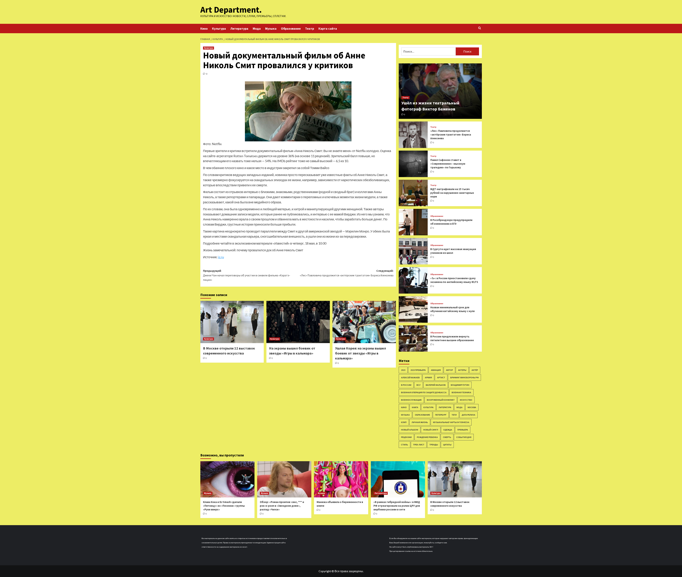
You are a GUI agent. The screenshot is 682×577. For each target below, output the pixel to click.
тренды (433, 444)
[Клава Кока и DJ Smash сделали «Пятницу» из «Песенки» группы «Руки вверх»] (227, 479)
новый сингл (430, 430)
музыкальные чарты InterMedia (451, 422)
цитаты (447, 444)
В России (406, 385)
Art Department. (231, 9)
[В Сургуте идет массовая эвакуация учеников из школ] (413, 251)
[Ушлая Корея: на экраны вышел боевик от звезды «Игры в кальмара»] (364, 322)
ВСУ (418, 385)
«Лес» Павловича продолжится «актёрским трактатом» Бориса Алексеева (450, 134)
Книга (415, 407)
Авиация (436, 370)
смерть (447, 437)
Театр (309, 28)
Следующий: (346, 273)
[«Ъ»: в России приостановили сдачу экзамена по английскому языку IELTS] (413, 280)
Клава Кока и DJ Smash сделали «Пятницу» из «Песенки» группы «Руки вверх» (224, 505)
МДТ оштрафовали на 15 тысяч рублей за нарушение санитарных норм (452, 192)
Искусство (466, 400)
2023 (403, 370)
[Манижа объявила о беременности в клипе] (341, 479)
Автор (449, 370)
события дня (463, 437)
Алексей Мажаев (410, 377)
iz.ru (221, 257)
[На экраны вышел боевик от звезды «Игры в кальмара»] (298, 322)
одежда (447, 430)
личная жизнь (420, 422)
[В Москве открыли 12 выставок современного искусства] (232, 322)
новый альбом (409, 430)
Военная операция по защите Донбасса (423, 392)
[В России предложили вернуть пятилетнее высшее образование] (413, 338)
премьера (462, 430)
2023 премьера (418, 370)
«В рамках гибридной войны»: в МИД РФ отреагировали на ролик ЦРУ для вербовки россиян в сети (397, 505)
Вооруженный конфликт (441, 400)
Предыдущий (246, 275)
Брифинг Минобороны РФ (464, 377)
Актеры (462, 370)
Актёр (475, 370)
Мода (257, 28)
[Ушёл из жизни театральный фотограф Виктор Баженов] (440, 91)
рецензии (406, 437)
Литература (239, 28)
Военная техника (461, 392)
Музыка (271, 28)
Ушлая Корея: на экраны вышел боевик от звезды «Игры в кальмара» (360, 353)
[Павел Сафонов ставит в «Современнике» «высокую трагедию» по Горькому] (413, 164)
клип (404, 422)
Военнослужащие (411, 400)
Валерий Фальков (436, 385)
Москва (472, 407)
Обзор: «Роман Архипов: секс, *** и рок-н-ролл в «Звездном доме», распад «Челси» (282, 505)
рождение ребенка (427, 437)
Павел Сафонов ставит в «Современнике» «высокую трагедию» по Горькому (447, 163)
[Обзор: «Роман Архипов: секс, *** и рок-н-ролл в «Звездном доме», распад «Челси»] (284, 479)
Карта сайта (327, 28)
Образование (291, 28)
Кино (204, 28)
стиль (404, 444)
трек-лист (418, 444)
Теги (454, 415)
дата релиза (468, 415)
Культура (219, 28)
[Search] (479, 28)
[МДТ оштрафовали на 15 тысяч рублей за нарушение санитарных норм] (413, 193)
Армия (428, 377)
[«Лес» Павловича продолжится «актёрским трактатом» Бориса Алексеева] (413, 134)
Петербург (440, 415)
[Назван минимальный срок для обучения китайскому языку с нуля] (413, 309)
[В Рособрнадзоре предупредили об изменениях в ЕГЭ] (413, 222)
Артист (441, 377)
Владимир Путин (460, 385)
